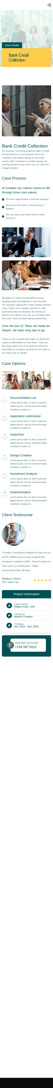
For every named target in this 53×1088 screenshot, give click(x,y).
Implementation (20, 492)
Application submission (25, 416)
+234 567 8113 (25, 647)
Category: (19, 614)
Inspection (17, 434)
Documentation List (23, 397)
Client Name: (21, 604)
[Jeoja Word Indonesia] (13, 5)
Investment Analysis (23, 473)
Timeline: (19, 624)
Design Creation (21, 455)
